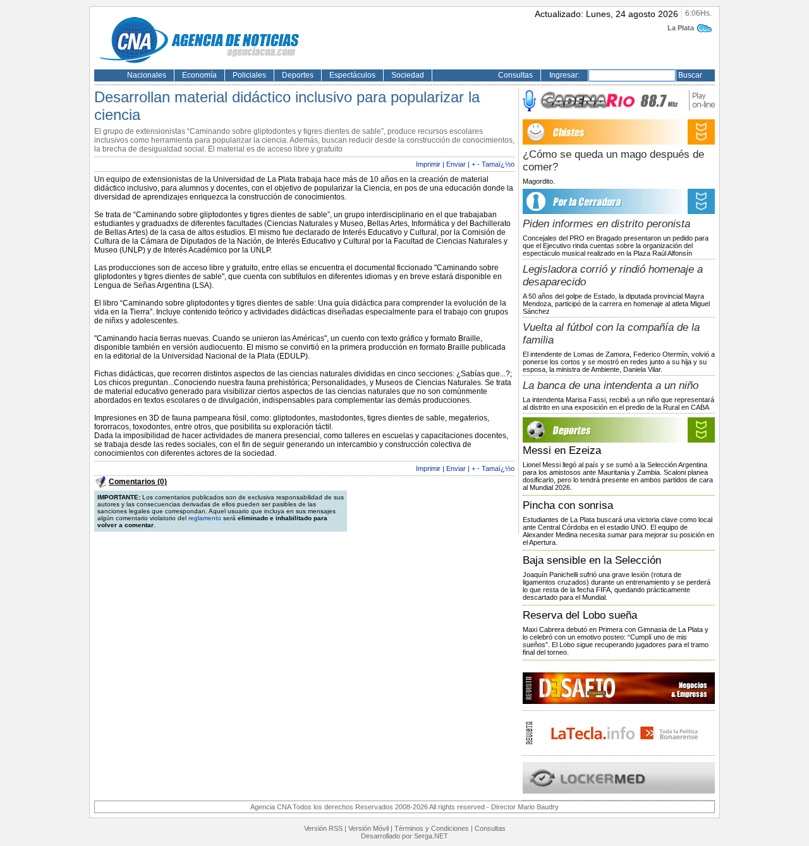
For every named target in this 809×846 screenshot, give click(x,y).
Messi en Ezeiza (562, 450)
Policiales (249, 75)
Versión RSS (323, 828)
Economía (199, 75)
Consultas (515, 75)
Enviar (456, 164)
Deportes (297, 75)
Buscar (690, 75)
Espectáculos (352, 75)
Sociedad (407, 75)
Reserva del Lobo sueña (580, 615)
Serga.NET (431, 836)
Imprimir (428, 164)
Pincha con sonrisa (568, 505)
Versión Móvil (368, 828)
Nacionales (146, 75)
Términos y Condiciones (431, 828)
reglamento (204, 518)
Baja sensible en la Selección (592, 560)
